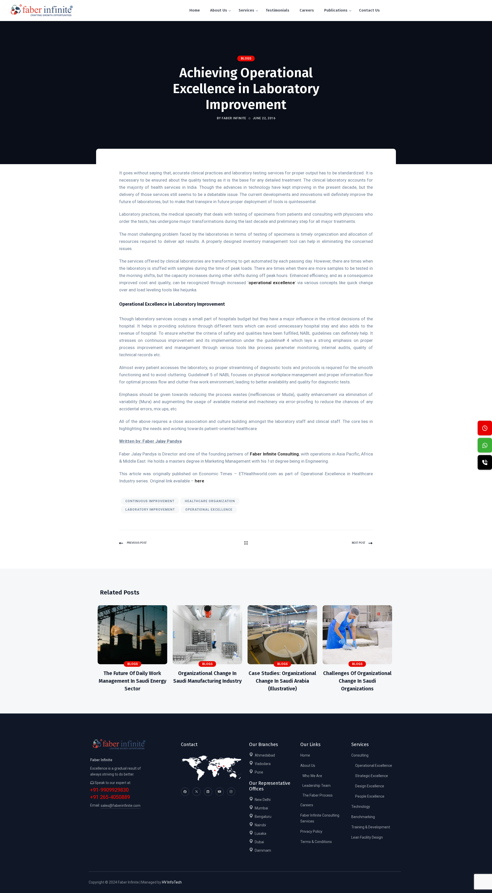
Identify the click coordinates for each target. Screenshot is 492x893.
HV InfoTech (172, 882)
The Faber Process (317, 795)
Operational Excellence (208, 509)
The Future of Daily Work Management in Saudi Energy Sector (132, 681)
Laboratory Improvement (150, 509)
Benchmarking (363, 817)
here (199, 480)
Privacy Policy (311, 831)
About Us (307, 765)
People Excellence (369, 796)
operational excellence (272, 282)
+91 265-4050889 (110, 797)
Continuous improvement (149, 501)
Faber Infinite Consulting (274, 454)
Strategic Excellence (371, 776)
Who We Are (312, 776)
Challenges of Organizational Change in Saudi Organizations (357, 681)
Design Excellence (369, 786)
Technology (360, 807)
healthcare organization (210, 501)
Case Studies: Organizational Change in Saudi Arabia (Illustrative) (282, 681)
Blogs (246, 58)
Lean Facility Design (367, 837)
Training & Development (370, 827)
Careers (306, 805)
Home (305, 755)
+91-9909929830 (109, 790)
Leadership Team (316, 785)
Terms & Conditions (316, 842)
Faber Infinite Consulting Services (319, 818)
